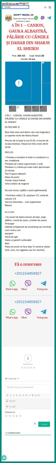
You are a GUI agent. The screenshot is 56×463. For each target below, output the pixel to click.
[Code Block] (29, 395)
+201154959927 (28, 273)
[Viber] (43, 18)
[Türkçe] (24, 3)
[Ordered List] (19, 395)
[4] (17, 416)
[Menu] (50, 7)
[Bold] (7, 395)
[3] (13, 416)
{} (35, 395)
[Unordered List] (23, 395)
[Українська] (27, 3)
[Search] (45, 7)
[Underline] (13, 395)
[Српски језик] (20, 3)
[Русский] (17, 3)
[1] (6, 416)
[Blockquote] (26, 395)
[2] (10, 416)
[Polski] (13, 3)
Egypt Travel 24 (23, 15)
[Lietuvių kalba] (10, 3)
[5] (20, 416)
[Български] (3, 3)
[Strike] (16, 395)
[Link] (32, 395)
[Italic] (10, 395)
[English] (7, 3)
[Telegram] (49, 18)
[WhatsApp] (36, 18)
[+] (38, 395)
